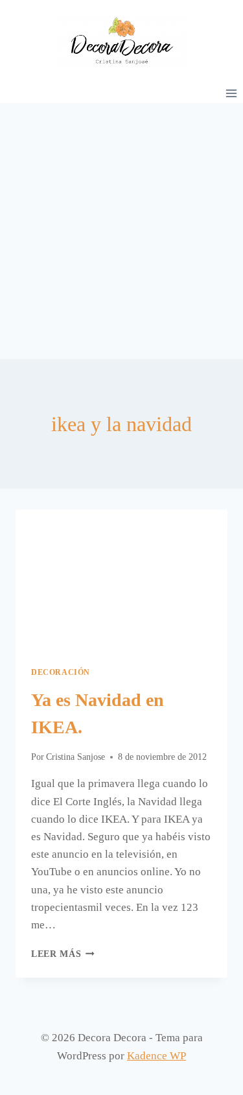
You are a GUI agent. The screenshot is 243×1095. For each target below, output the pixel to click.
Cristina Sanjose (75, 757)
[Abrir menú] (231, 93)
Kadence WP (156, 1056)
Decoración (60, 672)
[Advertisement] (121, 231)
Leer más (63, 954)
